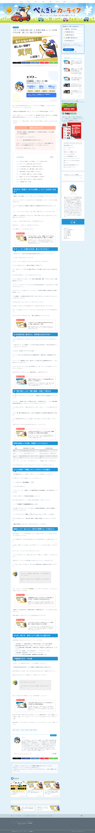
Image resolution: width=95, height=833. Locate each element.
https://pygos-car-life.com (25, 753)
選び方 (28, 1)
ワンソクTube (68, 149)
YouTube (73, 1)
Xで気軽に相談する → (68, 49)
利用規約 (30, 823)
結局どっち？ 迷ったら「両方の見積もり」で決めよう (32, 176)
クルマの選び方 (15, 27)
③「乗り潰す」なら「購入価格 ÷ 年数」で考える (31, 169)
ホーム (14, 1)
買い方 (36, 1)
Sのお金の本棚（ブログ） (70, 167)
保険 (43, 1)
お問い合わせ (14, 831)
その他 (65, 237)
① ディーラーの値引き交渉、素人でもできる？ (31, 164)
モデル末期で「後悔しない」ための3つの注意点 (31, 174)
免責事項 (31, 831)
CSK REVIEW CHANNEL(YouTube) (72, 158)
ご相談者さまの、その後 (25, 181)
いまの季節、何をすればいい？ (71, 37)
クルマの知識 (67, 232)
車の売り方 (66, 238)
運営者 (64, 1)
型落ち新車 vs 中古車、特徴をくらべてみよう (30, 171)
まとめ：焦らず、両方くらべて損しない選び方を (31, 179)
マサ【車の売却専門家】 (70, 154)
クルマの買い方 (67, 234)
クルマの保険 (67, 231)
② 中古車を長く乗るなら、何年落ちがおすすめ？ (31, 166)
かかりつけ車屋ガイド (69, 229)
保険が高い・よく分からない (70, 29)
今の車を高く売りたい (69, 32)
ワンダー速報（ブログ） (70, 147)
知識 (50, 1)
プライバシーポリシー (22, 823)
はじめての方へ (21, 2)
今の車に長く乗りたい (69, 35)
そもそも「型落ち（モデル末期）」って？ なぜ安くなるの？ (34, 161)
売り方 (57, 1)
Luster (66, 162)
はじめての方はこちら (69, 40)
